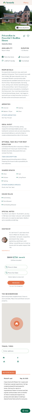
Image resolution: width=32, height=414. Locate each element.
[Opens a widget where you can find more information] (25, 411)
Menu (25, 2)
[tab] (9, 372)
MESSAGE (16, 283)
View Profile (6, 250)
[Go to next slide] (29, 18)
